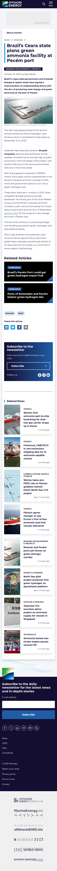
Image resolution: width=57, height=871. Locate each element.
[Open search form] (44, 4)
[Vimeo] (23, 728)
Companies (7, 753)
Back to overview (14, 33)
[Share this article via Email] (26, 327)
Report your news (10, 769)
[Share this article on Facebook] (19, 327)
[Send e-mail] (30, 728)
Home (6, 40)
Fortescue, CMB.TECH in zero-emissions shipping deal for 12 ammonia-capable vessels (36, 452)
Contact (6, 784)
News (4, 738)
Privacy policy (9, 774)
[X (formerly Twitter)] (44, 375)
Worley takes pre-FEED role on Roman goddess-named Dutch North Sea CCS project (36, 487)
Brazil (20, 313)
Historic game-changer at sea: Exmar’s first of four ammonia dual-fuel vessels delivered (35, 519)
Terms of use (8, 779)
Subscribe (17, 366)
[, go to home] (12, 4)
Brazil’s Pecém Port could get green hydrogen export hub (26, 274)
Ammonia (18, 40)
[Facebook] (40, 375)
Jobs (4, 748)
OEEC (5, 743)
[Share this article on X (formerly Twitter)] (13, 327)
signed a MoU (11, 213)
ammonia (9, 313)
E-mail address (9, 697)
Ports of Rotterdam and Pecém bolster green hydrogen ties (27, 295)
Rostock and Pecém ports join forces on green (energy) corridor (35, 552)
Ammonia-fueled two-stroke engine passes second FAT (36, 641)
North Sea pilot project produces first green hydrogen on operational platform (36, 581)
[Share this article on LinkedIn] (6, 327)
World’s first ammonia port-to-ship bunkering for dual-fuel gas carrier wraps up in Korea (36, 419)
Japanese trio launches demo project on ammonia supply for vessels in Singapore (35, 612)
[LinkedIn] (48, 375)
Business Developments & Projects (23, 69)
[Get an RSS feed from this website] (36, 728)
